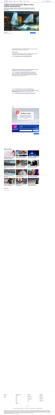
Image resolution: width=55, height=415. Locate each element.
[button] (45, 1)
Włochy (16, 398)
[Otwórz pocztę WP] (43, 1)
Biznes (28, 1)
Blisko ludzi (10, 1)
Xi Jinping (41, 399)
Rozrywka (20, 1)
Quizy (17, 1)
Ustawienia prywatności (39, 408)
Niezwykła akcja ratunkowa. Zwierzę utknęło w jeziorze (23, 56)
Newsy (28, 395)
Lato (28, 400)
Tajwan (16, 400)
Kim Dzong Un (41, 395)
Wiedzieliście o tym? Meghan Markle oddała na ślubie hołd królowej (25, 72)
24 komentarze (33, 32)
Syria (16, 399)
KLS (6, 32)
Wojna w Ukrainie (29, 399)
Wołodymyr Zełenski (42, 400)
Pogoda (24, 1)
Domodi (4, 395)
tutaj (17, 413)
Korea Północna (17, 395)
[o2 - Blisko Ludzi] (7, 1)
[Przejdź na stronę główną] (5, 1)
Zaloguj (48, 1)
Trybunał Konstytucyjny (30, 398)
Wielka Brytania (17, 403)
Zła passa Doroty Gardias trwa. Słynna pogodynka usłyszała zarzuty (25, 93)
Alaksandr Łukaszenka (42, 398)
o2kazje (14, 1)
